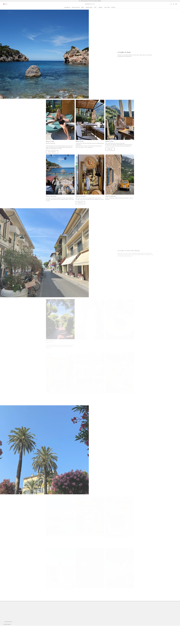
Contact (4, 607)
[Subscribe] (175, 609)
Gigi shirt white (82, 544)
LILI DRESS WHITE (111, 399)
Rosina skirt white (53, 595)
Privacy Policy (6, 611)
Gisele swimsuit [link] (52, 151)
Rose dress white (82, 348)
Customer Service (6, 609)
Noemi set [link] (109, 149)
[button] (171, 4)
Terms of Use (163, 612)
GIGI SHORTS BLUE (52, 399)
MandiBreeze (8, 624)
